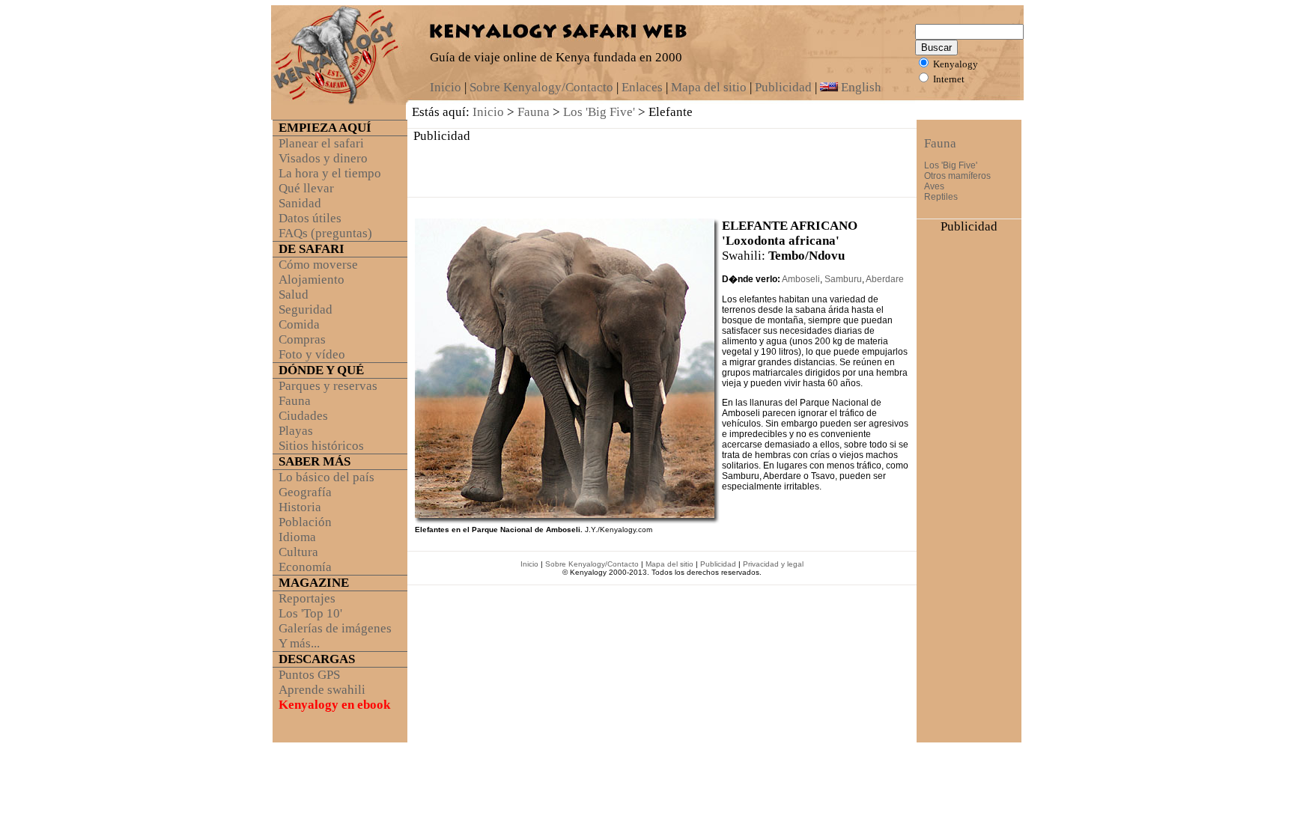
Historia (300, 507)
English (859, 87)
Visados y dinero (323, 158)
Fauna (533, 112)
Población (305, 522)
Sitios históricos (321, 446)
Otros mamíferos (957, 176)
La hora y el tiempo (330, 173)
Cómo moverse (318, 264)
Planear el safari (321, 143)
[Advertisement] (662, 166)
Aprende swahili (322, 690)
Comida (299, 324)
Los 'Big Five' (599, 112)
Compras (302, 339)
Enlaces (642, 87)
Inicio (445, 87)
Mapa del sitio (709, 87)
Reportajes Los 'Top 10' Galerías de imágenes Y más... (332, 620)
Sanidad (300, 203)
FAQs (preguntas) (325, 233)
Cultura (298, 552)
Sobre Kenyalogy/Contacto (541, 87)
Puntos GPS (309, 675)
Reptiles (941, 197)
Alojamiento (311, 279)
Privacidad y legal (773, 564)
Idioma (297, 537)
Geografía (305, 492)
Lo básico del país (326, 477)
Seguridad (305, 309)
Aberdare (885, 279)
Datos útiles (310, 218)
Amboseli (801, 279)
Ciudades (303, 416)
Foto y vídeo (312, 354)
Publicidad (783, 87)
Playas (296, 431)
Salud (294, 294)
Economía (305, 567)
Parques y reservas (328, 386)
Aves (934, 186)
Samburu (843, 279)
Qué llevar (306, 188)
